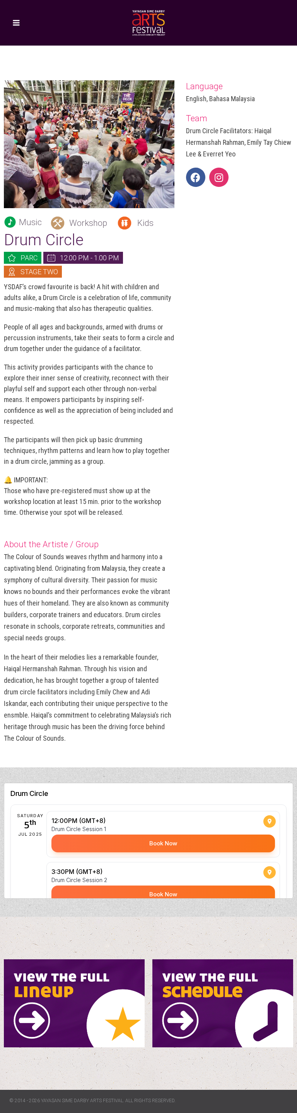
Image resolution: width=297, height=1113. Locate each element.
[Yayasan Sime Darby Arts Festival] (148, 23)
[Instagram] (219, 177)
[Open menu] (16, 23)
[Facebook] (195, 177)
